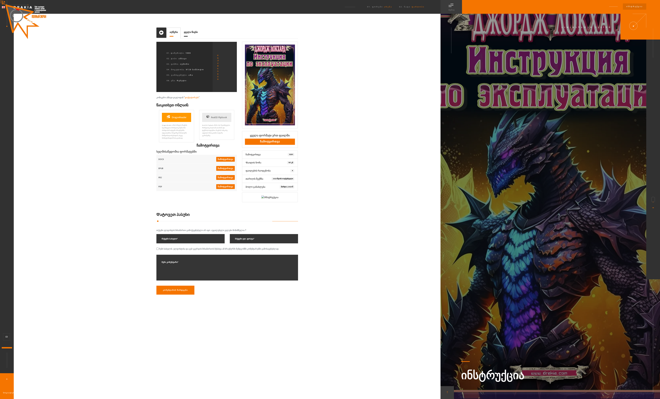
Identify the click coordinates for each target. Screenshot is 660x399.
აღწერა (174, 32)
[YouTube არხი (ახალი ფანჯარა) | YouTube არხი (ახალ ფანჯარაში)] (6, 337)
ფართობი (418, 7)
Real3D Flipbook (219, 117)
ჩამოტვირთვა (225, 159)
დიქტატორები (192, 97)
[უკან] (161, 33)
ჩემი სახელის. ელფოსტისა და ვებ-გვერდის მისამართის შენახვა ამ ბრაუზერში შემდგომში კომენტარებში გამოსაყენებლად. (219, 249)
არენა (388, 7)
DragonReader (178, 117)
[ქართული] (3, 7)
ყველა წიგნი (191, 32)
